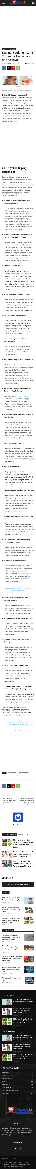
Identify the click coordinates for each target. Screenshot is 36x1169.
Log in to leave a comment (18, 884)
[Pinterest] (13, 68)
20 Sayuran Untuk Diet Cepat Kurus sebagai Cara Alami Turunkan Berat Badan (22, 1021)
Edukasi (9, 46)
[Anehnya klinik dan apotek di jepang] (29, 980)
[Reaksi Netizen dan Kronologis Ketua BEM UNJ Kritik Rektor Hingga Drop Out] (29, 959)
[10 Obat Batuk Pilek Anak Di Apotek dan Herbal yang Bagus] (29, 900)
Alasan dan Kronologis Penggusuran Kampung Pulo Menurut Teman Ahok (11, 948)
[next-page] (6, 871)
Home (3, 46)
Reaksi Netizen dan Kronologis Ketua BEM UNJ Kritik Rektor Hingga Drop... (12, 958)
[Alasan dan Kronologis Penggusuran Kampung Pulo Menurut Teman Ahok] (29, 947)
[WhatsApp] (18, 68)
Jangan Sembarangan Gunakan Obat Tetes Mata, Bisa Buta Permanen (27, 802)
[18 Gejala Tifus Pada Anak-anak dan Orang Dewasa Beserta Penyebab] (7, 854)
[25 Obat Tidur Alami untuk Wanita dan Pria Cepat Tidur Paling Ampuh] (29, 910)
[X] (9, 68)
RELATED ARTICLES (9, 835)
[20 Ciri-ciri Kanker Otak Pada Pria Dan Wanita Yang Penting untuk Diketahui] (7, 863)
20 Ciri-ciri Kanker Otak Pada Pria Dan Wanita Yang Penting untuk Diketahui (23, 863)
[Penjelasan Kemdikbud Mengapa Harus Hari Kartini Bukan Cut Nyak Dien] (29, 937)
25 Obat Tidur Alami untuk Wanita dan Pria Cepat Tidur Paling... (11, 909)
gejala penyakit (12, 772)
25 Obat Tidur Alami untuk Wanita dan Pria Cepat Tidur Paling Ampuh (22, 1011)
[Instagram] (20, 1149)
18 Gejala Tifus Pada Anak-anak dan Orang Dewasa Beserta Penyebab (23, 854)
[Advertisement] (18, 25)
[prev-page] (3, 871)
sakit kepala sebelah (21, 396)
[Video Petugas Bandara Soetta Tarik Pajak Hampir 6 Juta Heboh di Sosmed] (29, 969)
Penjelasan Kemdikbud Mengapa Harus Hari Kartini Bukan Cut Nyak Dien (11, 937)
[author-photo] (18, 822)
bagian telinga (13, 229)
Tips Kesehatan (18, 46)
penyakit (5, 775)
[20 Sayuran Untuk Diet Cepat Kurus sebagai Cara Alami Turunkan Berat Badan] (7, 842)
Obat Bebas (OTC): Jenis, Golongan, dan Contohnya (9, 801)
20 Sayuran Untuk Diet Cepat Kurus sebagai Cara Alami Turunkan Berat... (11, 920)
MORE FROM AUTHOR (25, 835)
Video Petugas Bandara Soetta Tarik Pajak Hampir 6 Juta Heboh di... (12, 969)
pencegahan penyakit (23, 772)
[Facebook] (4, 68)
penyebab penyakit (15, 775)
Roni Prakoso (7, 63)
